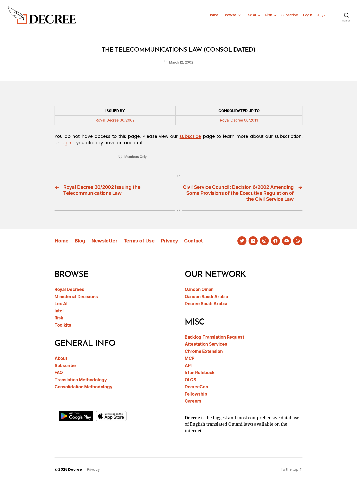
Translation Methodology (81, 379)
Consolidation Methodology (83, 386)
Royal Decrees (69, 289)
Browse (230, 15)
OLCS (190, 379)
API (188, 365)
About (61, 358)
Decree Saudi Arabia (206, 303)
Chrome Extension (204, 351)
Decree (75, 469)
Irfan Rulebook (200, 372)
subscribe (190, 136)
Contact (193, 241)
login (65, 143)
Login (307, 15)
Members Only (135, 157)
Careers (193, 401)
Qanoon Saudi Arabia (206, 296)
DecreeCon (196, 386)
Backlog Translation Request (214, 337)
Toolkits (63, 325)
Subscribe (289, 15)
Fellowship (196, 394)
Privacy (169, 241)
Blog (80, 241)
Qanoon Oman (199, 289)
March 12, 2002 (181, 62)
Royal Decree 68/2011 (239, 120)
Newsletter (104, 241)
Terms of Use (139, 241)
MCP (189, 358)
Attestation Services (206, 344)
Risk (268, 15)
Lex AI (251, 15)
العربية (322, 15)
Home (213, 15)
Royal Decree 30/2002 (115, 120)
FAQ (59, 372)
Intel (59, 310)
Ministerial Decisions (76, 296)
